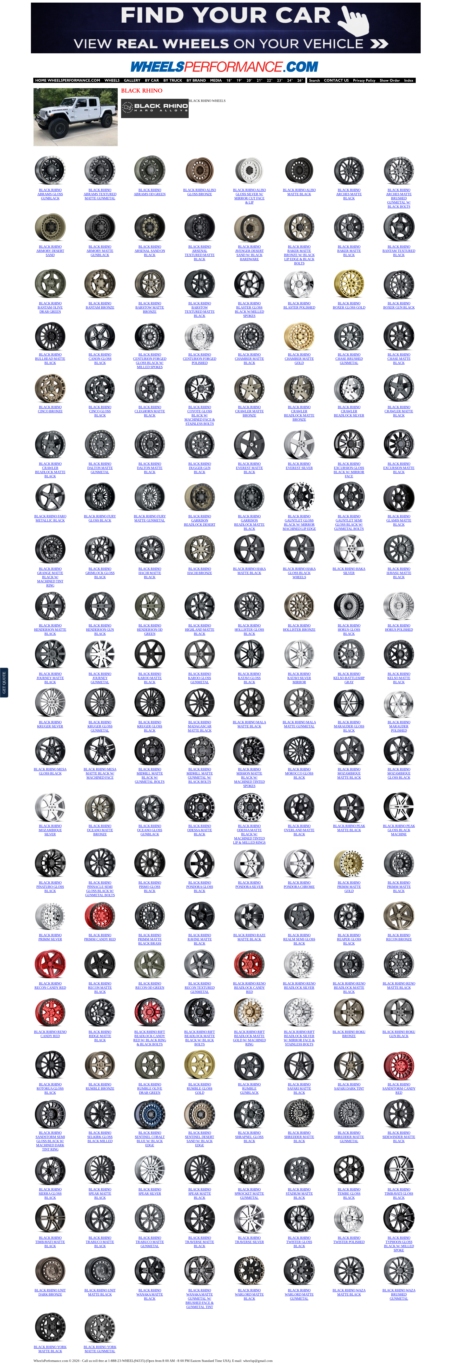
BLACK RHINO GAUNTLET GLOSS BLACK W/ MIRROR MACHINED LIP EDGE (299, 522)
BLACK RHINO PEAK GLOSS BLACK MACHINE (399, 830)
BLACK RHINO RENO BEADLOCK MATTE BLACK (349, 988)
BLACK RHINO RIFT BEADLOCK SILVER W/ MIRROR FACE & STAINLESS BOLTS (299, 1038)
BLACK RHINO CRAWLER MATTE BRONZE (249, 411)
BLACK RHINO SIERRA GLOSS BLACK (50, 1193)
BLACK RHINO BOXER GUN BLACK (399, 305)
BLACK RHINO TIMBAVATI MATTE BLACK (50, 1242)
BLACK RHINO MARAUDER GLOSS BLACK (349, 726)
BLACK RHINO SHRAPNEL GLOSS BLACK (249, 1137)
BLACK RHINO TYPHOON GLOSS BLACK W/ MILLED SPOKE (399, 1244)
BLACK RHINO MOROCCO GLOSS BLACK (299, 773)
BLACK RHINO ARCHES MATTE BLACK (349, 194)
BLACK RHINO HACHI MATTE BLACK (149, 573)
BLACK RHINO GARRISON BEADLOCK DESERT (199, 520)
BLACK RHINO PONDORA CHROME (299, 885)
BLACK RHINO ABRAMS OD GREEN (150, 192)
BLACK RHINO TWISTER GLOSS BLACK (299, 1242)
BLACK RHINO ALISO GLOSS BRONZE (199, 192)
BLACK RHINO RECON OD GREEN (149, 986)
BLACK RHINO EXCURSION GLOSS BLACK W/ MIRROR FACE (349, 470)
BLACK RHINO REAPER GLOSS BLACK (349, 939)
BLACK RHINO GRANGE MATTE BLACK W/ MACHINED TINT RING (50, 577)
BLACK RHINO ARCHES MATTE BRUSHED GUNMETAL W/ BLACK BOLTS (399, 198)
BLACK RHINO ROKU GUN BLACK (398, 1034)
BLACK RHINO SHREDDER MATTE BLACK (299, 1137)
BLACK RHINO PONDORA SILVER (249, 885)
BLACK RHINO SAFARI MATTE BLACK (299, 1088)
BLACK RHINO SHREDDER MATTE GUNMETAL (349, 1137)
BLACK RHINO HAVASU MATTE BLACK (399, 573)
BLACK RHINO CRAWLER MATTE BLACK (399, 411)
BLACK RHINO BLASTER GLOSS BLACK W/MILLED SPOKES (249, 309)
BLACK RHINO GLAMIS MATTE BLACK (398, 520)
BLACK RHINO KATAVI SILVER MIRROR (299, 678)
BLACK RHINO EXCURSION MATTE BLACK (398, 468)
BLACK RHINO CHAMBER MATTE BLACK (249, 359)
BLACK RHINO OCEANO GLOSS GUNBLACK (149, 830)
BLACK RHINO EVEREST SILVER (299, 466)
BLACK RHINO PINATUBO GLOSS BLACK (50, 887)
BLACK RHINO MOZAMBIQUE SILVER (50, 830)
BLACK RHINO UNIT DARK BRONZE (50, 1292)
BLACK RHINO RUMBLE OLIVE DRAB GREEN (149, 1088)
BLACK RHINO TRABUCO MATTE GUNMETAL (150, 1242)
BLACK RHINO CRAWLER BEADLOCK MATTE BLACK (50, 470)
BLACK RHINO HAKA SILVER (349, 571)
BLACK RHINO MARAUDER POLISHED (399, 726)
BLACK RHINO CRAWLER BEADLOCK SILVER (349, 411)
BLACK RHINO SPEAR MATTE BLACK (100, 1193)
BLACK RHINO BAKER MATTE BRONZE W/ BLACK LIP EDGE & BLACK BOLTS (299, 255)
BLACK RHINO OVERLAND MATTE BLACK (299, 830)
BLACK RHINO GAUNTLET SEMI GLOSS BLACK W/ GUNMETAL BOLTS (349, 522)
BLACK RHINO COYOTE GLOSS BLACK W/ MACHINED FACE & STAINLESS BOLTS (199, 415)
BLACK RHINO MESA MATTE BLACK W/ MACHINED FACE (100, 773)
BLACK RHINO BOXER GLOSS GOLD (349, 305)
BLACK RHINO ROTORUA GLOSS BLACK (50, 1088)
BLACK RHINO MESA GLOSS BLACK (50, 771)
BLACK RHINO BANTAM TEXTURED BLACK (398, 251)
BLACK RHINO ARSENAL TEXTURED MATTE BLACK (200, 253)
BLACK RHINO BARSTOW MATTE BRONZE (149, 307)
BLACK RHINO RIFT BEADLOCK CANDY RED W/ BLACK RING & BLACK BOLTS (149, 1038)
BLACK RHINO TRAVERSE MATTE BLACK (199, 1242)
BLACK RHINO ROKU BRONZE (349, 1034)
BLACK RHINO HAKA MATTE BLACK (249, 571)
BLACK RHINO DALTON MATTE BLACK (149, 468)
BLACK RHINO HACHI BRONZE (199, 571)
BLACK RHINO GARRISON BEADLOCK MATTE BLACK (249, 522)
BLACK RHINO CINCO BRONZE (50, 409)
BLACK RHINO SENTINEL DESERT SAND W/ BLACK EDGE (199, 1139)
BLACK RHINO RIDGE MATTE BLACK (100, 1036)
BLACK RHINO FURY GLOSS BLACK (100, 518)
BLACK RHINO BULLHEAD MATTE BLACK (50, 359)
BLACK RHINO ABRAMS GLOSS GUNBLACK (50, 194)
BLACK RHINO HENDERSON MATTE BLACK (50, 629)
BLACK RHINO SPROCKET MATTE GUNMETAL (249, 1193)
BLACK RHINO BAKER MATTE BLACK (349, 251)
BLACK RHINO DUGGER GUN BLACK (199, 468)
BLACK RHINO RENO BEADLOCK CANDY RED (249, 988)
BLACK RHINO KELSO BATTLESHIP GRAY (349, 678)
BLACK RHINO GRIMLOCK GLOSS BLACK (100, 573)
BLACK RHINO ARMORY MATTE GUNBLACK (100, 251)
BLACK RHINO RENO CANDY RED (50, 1034)
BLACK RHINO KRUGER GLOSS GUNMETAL (100, 726)
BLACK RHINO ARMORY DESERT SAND (50, 251)
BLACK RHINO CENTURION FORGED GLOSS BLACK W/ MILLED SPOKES (149, 361)
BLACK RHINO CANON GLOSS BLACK (100, 359)
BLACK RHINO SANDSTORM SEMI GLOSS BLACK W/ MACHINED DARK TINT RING (50, 1141)
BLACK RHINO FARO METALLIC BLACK (50, 518)
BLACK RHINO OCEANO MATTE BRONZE (100, 830)
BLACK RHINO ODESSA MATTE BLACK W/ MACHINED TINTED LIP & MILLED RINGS (249, 834)
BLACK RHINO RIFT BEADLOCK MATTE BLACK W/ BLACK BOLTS (199, 1038)
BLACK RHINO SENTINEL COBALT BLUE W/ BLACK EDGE (150, 1139)
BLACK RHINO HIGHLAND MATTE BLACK (199, 629)
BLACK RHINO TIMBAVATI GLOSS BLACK (399, 1193)
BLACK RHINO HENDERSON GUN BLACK (100, 629)
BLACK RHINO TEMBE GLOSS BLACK (349, 1193)
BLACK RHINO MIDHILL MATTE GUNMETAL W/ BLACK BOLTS (200, 775)
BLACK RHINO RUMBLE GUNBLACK (249, 1088)
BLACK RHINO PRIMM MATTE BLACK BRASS (150, 939)
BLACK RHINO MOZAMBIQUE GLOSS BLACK (399, 773)
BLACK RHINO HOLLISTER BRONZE (299, 627)
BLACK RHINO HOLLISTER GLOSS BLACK (249, 629)
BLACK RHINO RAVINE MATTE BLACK (200, 939)
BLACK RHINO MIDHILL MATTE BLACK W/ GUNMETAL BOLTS (149, 775)
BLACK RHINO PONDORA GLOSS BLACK (199, 887)
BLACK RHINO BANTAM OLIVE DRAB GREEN (50, 307)
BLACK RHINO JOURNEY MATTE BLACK (50, 678)
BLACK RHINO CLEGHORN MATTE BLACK (150, 411)
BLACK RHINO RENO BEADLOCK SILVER (299, 986)
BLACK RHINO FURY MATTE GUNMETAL (150, 518)
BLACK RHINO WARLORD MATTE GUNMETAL (299, 1294)
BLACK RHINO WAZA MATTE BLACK (349, 1292)
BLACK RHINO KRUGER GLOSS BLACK (149, 726)
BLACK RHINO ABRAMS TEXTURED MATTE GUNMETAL (100, 194)
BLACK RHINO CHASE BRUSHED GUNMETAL (349, 359)
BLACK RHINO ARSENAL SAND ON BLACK (150, 251)
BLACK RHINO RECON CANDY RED (50, 986)
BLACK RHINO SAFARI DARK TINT (349, 1086)
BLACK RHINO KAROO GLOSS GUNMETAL (199, 678)
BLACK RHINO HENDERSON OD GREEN (149, 629)
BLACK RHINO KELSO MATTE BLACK (398, 678)
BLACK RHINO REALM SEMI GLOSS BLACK (299, 939)
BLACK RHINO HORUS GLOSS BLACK (349, 629)
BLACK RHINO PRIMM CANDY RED (100, 937)
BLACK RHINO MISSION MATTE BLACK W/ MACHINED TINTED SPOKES (249, 777)
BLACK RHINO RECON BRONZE (399, 937)
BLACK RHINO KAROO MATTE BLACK (150, 678)
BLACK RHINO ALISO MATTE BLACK (299, 192)
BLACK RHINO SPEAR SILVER (149, 1191)
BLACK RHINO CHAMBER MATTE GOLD (299, 359)
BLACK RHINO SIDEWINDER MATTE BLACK (398, 1137)
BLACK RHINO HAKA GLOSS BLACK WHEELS (299, 573)
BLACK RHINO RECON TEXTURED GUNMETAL (200, 988)
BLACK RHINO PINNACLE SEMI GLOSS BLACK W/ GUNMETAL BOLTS (100, 889)
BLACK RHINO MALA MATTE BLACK (249, 724)
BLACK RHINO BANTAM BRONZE (100, 305)
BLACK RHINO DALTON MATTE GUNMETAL (100, 468)
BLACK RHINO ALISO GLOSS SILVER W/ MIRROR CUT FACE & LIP (249, 196)
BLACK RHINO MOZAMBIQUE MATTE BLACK (349, 773)
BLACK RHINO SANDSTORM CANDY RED (398, 1088)
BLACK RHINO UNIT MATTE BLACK (100, 1292)
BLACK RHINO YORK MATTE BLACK (50, 1349)
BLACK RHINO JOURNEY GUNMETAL (100, 678)
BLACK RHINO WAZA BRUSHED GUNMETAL (398, 1294)
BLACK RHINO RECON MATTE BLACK (100, 988)
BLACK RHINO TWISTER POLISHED (349, 1240)
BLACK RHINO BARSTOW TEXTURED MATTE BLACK (200, 309)
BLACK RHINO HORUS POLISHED (399, 627)
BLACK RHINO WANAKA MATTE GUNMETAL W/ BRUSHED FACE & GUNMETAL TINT (200, 1298)
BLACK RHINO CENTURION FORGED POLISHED (199, 359)
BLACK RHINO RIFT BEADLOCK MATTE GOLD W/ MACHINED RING (249, 1038)
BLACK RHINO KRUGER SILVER (50, 724)
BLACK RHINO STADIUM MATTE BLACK (299, 1193)
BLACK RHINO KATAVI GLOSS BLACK (249, 678)
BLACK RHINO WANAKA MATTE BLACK (149, 1294)
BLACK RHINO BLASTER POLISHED (299, 305)
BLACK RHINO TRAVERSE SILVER (249, 1240)
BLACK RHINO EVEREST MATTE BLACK (249, 468)
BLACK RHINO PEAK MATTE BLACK (349, 828)
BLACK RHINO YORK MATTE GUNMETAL (100, 1349)
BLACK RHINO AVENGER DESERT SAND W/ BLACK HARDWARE (249, 253)
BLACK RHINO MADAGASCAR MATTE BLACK (200, 726)
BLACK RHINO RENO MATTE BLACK (399, 986)
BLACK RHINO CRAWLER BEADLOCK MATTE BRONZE (299, 413)
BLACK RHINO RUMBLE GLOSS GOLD (199, 1088)
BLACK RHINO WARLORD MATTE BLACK (249, 1294)
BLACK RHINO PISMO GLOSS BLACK (149, 887)
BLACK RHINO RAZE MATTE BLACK (249, 937)
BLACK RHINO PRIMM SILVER (50, 937)
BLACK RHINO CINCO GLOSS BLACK (100, 411)
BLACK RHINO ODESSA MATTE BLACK (199, 830)
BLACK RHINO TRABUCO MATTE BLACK (100, 1242)
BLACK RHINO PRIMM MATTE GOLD (349, 887)
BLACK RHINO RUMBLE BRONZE (100, 1086)
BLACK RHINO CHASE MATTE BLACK (399, 359)
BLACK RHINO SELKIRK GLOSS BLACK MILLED (100, 1137)
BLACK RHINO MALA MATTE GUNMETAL (299, 724)
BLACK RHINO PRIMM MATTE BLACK (399, 887)
